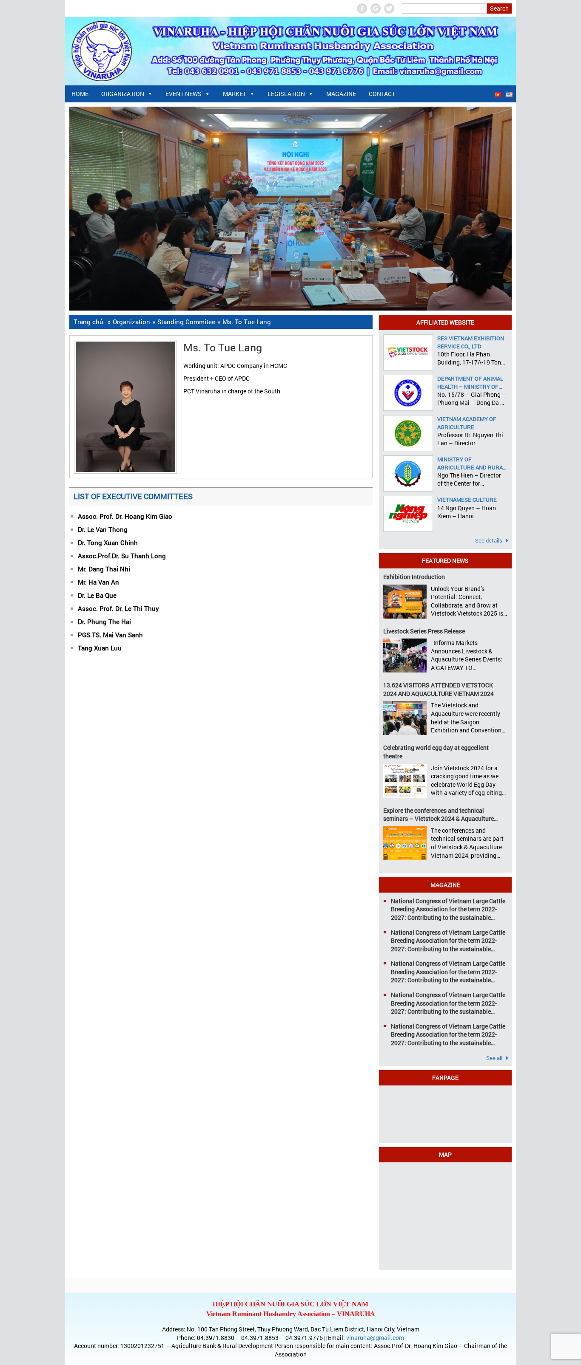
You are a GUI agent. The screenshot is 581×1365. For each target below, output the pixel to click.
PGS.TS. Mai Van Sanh (110, 634)
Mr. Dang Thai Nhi (104, 569)
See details (489, 540)
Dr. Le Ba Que (97, 595)
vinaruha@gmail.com (375, 1338)
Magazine (341, 94)
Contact (382, 94)
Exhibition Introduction (414, 577)
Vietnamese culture (467, 499)
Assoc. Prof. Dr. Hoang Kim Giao (125, 516)
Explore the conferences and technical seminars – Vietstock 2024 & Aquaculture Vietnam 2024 (438, 814)
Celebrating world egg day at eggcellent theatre (436, 751)
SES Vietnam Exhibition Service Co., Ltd (470, 342)
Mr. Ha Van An (98, 582)
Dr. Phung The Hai (104, 621)
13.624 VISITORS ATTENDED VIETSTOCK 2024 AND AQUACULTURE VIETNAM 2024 (438, 689)
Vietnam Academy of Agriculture (466, 422)
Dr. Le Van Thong (103, 529)
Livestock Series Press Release (424, 631)
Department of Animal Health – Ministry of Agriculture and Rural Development (471, 382)
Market (234, 94)
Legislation (286, 94)
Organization (122, 94)
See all (495, 1058)
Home (79, 94)
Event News (183, 94)
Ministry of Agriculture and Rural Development (471, 463)
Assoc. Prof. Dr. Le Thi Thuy (118, 608)
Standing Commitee (186, 321)
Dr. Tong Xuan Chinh (108, 542)
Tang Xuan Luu (100, 648)
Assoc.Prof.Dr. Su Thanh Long (122, 555)
